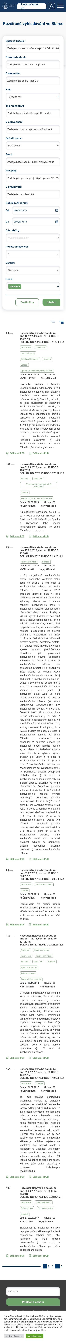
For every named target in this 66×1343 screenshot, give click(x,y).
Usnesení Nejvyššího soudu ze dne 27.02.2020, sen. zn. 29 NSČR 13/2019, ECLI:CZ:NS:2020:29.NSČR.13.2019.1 (41, 552)
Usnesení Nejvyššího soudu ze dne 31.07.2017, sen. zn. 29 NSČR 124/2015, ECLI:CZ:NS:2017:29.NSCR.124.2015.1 (42, 1073)
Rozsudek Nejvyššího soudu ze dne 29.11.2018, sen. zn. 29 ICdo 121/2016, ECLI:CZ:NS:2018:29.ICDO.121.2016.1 (41, 940)
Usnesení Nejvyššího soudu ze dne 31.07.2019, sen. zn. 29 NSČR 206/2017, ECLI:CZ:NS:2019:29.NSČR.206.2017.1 (42, 874)
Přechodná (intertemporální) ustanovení (38, 485)
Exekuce (25, 950)
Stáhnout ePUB (41, 453)
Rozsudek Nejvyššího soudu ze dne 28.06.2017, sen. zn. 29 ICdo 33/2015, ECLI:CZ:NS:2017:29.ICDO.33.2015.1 (41, 1192)
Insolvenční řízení (29, 561)
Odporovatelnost (43, 1202)
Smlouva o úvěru (45, 1208)
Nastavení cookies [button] (14, 1336)
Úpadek (47, 359)
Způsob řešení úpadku (31, 979)
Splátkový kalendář (29, 359)
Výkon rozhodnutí (29, 967)
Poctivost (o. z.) (28, 353)
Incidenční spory (41, 950)
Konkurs (25, 478)
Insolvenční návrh (44, 884)
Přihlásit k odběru (33, 1302)
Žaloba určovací (28, 973)
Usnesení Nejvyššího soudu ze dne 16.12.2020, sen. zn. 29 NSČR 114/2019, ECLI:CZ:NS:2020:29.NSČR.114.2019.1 (42, 337)
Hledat (51, 302)
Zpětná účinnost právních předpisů (36, 370)
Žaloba (24, 364)
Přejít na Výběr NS (30, 6)
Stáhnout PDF (17, 453)
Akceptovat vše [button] (34, 1336)
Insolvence (26, 347)
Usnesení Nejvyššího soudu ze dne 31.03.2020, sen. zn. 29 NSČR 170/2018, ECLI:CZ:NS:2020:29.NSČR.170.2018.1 (42, 468)
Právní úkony (27, 1208)
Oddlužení (40, 347)
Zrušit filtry (27, 302)
